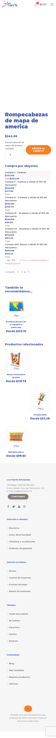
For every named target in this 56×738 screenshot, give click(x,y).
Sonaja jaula (39, 414)
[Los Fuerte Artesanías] (9, 4)
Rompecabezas (12, 263)
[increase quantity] (21, 150)
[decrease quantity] (8, 150)
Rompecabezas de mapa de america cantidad (14, 145)
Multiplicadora (16, 452)
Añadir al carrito (38, 149)
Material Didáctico (40, 260)
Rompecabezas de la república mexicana (16, 324)
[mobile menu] (52, 4)
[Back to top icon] (28, 708)
